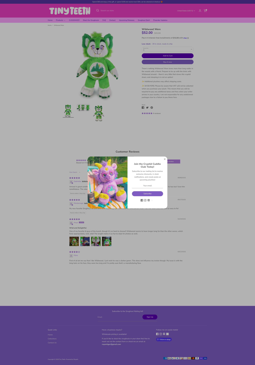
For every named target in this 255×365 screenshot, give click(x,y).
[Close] (165, 159)
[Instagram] (145, 200)
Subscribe (148, 193)
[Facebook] (142, 200)
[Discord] (148, 200)
